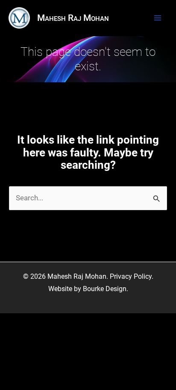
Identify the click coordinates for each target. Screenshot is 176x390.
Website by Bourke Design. (88, 289)
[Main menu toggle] (157, 18)
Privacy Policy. (131, 276)
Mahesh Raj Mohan (73, 18)
